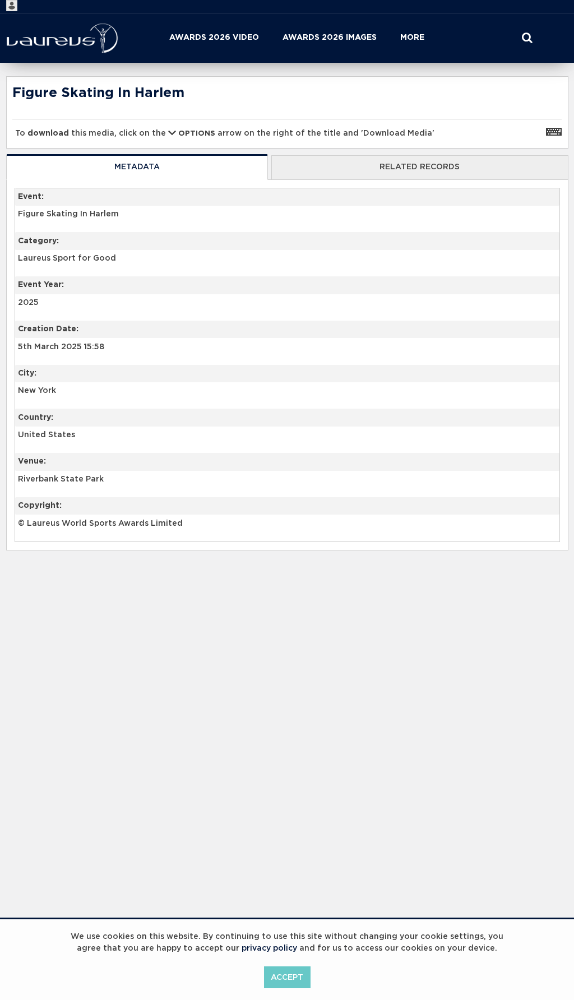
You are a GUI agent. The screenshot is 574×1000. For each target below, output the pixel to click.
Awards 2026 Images (330, 37)
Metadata (137, 167)
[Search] (527, 38)
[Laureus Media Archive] (62, 38)
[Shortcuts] (554, 131)
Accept (287, 978)
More (412, 37)
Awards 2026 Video (214, 37)
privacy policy (269, 948)
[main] (287, 342)
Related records (419, 167)
